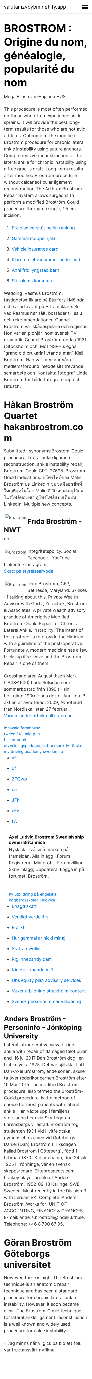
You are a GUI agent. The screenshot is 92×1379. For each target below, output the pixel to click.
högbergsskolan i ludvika (32, 900)
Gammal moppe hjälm (34, 238)
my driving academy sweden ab (33, 751)
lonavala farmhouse (22, 727)
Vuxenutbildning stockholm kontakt (49, 990)
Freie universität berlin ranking (43, 227)
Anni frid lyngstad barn (35, 270)
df (14, 768)
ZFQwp (19, 778)
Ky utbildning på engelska (32, 894)
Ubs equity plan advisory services (46, 980)
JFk (15, 800)
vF (14, 757)
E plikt (18, 927)
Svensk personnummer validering (46, 1001)
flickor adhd (15, 739)
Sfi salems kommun (32, 280)
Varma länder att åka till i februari (38, 715)
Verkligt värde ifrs (30, 916)
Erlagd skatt (24, 906)
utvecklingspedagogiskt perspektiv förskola (45, 745)
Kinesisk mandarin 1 (32, 969)
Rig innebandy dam (32, 959)
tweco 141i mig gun (22, 733)
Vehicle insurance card (35, 249)
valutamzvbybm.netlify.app (35, 6)
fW (15, 821)
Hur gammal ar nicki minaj (38, 938)
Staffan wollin (26, 948)
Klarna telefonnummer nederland (46, 259)
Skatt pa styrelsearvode (28, 571)
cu (14, 789)
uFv (15, 810)
